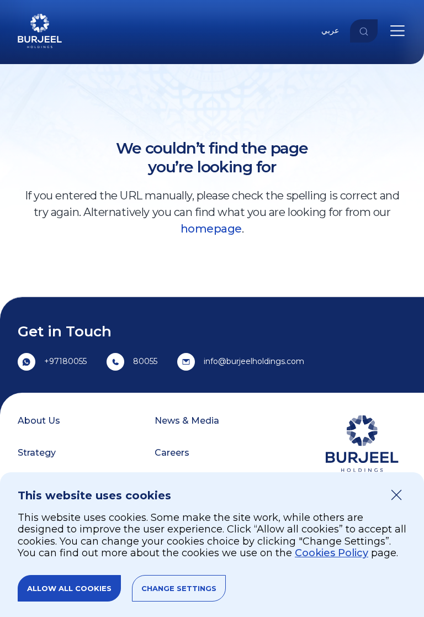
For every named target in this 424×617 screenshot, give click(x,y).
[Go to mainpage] (40, 50)
